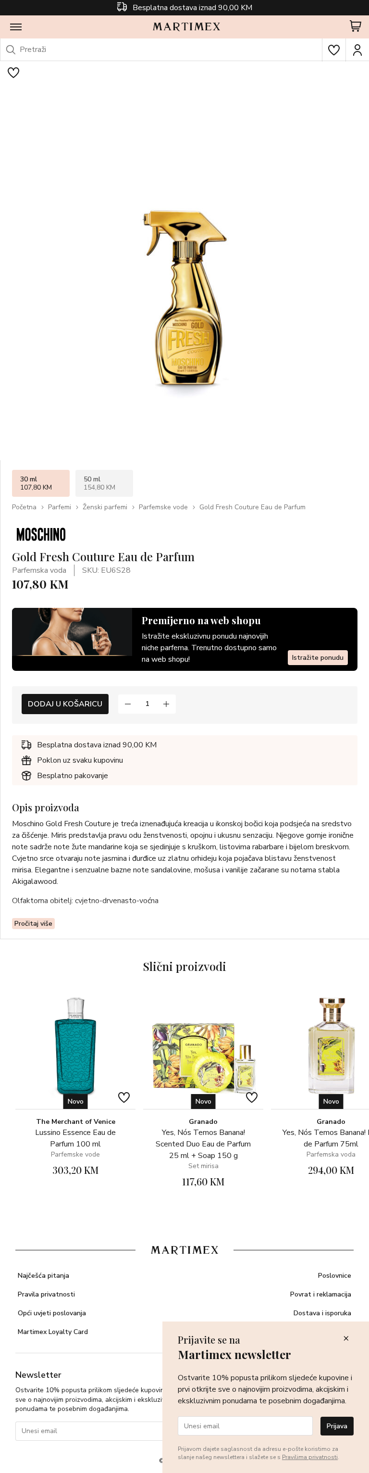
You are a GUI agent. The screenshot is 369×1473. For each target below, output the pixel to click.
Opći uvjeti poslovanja (52, 1313)
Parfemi (59, 507)
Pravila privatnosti (46, 1294)
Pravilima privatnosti (310, 1457)
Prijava (337, 1426)
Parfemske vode (163, 507)
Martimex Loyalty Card (53, 1331)
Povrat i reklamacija (320, 1294)
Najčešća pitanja (43, 1275)
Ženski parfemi (105, 507)
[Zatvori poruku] (346, 1339)
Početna (24, 507)
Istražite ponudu (318, 657)
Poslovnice (334, 1275)
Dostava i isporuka (322, 1313)
